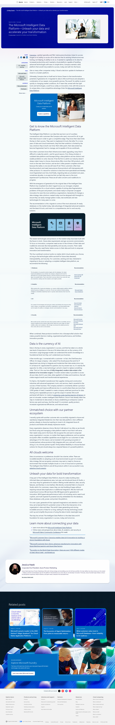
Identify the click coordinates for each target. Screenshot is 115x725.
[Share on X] (24, 57)
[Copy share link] (18, 57)
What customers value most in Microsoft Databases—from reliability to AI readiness (90, 633)
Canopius (33, 55)
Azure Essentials (9, 711)
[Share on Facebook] (21, 57)
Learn (65, 2)
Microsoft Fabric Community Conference (47, 532)
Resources (59, 2)
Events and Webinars (80, 709)
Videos (77, 715)
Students (77, 706)
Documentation (79, 699)
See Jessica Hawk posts (27, 577)
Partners (52, 2)
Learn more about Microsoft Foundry (23, 673)
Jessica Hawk (12, 35)
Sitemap (47, 722)
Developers (24, 89)
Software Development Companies (65, 699)
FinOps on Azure (27, 709)
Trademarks (75, 722)
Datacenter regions (10, 706)
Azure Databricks (79, 291)
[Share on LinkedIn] (27, 57)
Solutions (39, 2)
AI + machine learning (22, 66)
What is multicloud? (97, 701)
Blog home (11, 10)
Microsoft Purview (78, 319)
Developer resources (80, 704)
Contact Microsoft (54, 722)
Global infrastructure (10, 704)
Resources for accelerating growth (48, 701)
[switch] (104, 2)
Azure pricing (26, 701)
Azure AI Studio (78, 303)
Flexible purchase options (29, 706)
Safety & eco (81, 722)
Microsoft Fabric (22, 73)
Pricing (45, 2)
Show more (22, 93)
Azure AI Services (78, 309)
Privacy (61, 722)
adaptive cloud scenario (38, 468)
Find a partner (60, 704)
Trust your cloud (9, 709)
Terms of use (67, 722)
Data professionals (22, 86)
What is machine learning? (98, 704)
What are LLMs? (96, 711)
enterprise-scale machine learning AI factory (68, 395)
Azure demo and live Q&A (46, 709)
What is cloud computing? (98, 699)
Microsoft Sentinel (78, 327)
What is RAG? (95, 716)
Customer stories (9, 714)
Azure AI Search (78, 308)
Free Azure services (28, 704)
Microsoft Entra (77, 329)
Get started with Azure (10, 701)
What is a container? (97, 714)
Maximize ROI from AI (28, 711)
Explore (26, 2)
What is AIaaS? (96, 709)
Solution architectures (45, 704)
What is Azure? (9, 699)
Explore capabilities (43, 114)
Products (32, 2)
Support (70, 2)
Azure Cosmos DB (78, 274)
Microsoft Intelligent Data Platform (22, 78)
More (75, 2)
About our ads (95, 722)
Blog (77, 701)
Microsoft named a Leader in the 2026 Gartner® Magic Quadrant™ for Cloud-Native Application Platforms (24, 633)
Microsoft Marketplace (62, 701)
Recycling (88, 722)
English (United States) (12, 721)
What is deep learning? (97, 706)
